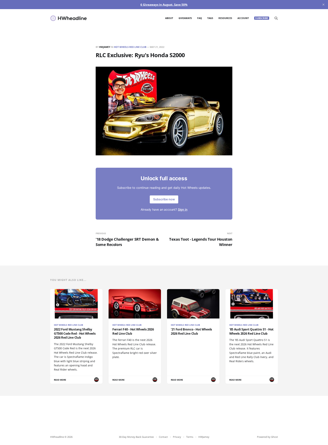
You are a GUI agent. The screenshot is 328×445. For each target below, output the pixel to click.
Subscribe (261, 18)
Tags (210, 18)
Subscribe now (164, 199)
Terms (189, 437)
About (169, 18)
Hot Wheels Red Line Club (130, 47)
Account (243, 18)
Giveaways (185, 18)
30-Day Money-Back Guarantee (136, 437)
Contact (163, 437)
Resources (225, 18)
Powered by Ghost (267, 437)
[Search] (276, 18)
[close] (323, 5)
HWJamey (104, 47)
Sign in (183, 209)
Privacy (177, 437)
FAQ (199, 18)
